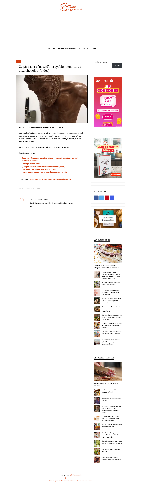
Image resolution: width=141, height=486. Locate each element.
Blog (18, 61)
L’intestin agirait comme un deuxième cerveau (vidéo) (44, 172)
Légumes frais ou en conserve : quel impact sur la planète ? (112, 333)
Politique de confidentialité (79, 481)
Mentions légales (53, 481)
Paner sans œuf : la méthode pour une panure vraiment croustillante (111, 309)
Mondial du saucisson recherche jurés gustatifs (106, 384)
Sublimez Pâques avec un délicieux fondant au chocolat (111, 459)
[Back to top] (139, 484)
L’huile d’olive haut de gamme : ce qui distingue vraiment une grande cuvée (112, 317)
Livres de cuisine (89, 48)
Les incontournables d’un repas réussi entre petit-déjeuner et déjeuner (112, 325)
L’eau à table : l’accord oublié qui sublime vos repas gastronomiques (111, 342)
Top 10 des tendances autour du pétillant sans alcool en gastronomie (111, 292)
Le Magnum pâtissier (31, 163)
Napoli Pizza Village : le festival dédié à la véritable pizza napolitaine (110, 435)
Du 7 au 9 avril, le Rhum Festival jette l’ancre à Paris (112, 426)
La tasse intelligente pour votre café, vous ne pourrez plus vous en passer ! (110, 418)
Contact (90, 481)
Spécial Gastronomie (34, 188)
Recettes (51, 48)
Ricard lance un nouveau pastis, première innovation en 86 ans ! (112, 443)
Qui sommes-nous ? (70, 478)
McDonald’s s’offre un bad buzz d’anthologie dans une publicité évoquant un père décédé (112, 409)
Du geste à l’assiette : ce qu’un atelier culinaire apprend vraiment (111, 301)
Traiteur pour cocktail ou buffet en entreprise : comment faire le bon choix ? (107, 266)
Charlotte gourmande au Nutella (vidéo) (39, 169)
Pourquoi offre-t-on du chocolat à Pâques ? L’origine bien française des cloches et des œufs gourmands (111, 275)
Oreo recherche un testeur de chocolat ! (111, 399)
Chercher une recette (100, 62)
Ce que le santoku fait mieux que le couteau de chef (111, 283)
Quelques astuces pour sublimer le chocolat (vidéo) (43, 166)
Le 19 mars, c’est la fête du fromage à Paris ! (110, 391)
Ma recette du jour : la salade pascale (111, 450)
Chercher (117, 65)
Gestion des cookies (65, 481)
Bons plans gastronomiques (69, 48)
